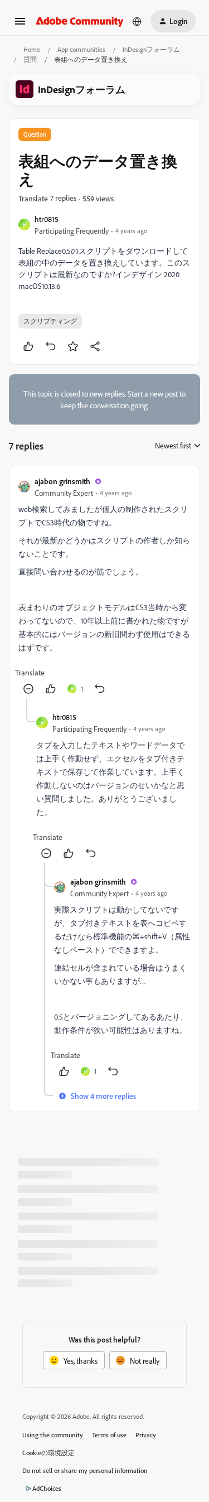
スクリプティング (50, 321)
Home (31, 49)
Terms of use (109, 1435)
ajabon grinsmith (62, 481)
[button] (20, 25)
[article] (104, 586)
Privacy (145, 1435)
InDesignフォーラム (151, 49)
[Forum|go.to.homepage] (80, 21)
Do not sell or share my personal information (85, 1470)
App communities (81, 49)
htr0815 (47, 219)
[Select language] (137, 21)
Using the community (52, 1435)
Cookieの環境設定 (48, 1452)
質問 (30, 59)
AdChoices (46, 1488)
